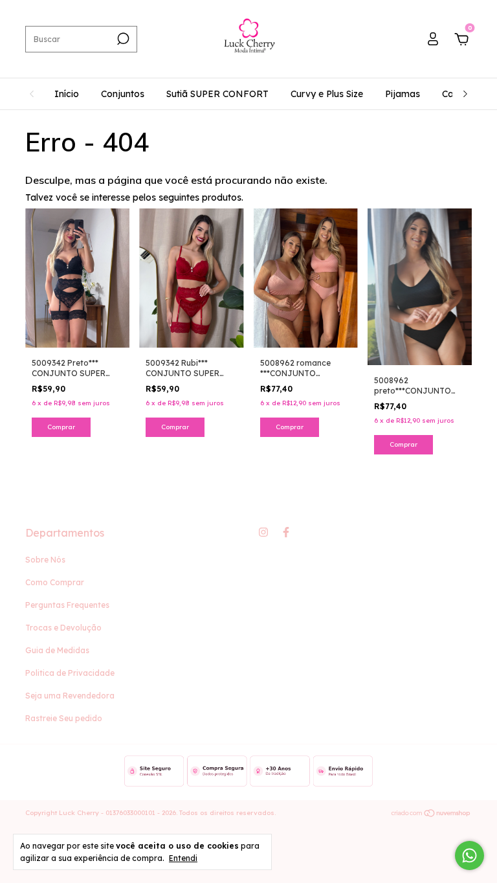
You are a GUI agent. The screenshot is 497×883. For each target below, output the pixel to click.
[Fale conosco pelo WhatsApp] (469, 855)
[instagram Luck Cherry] (263, 532)
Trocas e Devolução (63, 627)
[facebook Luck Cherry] (286, 532)
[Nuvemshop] (431, 814)
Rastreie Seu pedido (63, 718)
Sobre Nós (45, 559)
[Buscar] (122, 39)
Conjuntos (122, 94)
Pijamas (402, 94)
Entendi (183, 858)
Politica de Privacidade (70, 673)
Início (66, 94)
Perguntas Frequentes (67, 605)
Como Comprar (54, 582)
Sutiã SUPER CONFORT (217, 94)
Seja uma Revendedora (70, 695)
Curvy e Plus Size (327, 94)
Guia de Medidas (57, 650)
